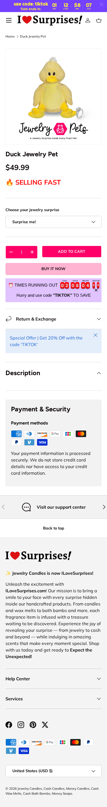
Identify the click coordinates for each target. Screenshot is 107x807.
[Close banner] (96, 290)
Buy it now (53, 268)
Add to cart (71, 251)
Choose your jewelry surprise (32, 209)
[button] (98, 20)
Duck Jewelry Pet (33, 36)
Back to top (53, 528)
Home (10, 36)
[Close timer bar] (101, 4)
